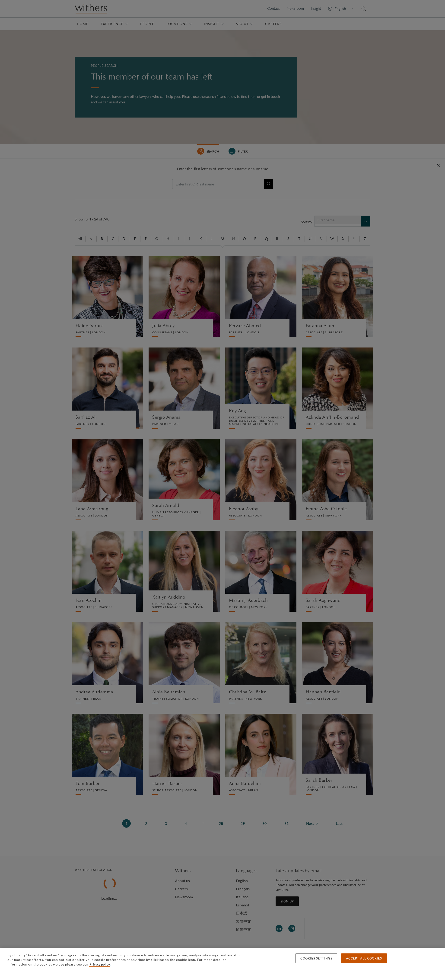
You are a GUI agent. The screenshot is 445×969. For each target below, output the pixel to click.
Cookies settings (316, 958)
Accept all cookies (364, 958)
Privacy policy (99, 964)
